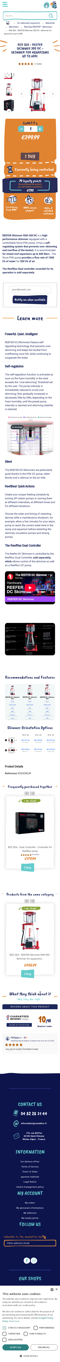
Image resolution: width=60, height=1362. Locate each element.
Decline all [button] (44, 1347)
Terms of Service (30, 1166)
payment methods (30, 1177)
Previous (22, 94)
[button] (30, 1356)
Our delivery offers (30, 1161)
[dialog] (30, 1324)
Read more (14, 1321)
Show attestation (19, 1025)
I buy (30, 156)
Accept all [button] (15, 1347)
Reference (11, 773)
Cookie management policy (30, 1187)
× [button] (56, 1289)
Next (53, 94)
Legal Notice (30, 1182)
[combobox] (52, 1289)
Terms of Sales (30, 1171)
